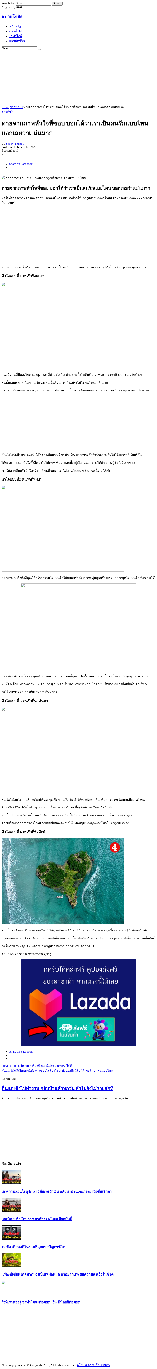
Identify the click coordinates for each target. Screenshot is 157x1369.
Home (5, 107)
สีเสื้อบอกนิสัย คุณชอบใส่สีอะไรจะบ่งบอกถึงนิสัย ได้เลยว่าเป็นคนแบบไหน (57, 1070)
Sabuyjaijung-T (15, 143)
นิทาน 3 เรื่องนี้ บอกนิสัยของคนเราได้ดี (37, 1065)
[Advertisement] (79, 77)
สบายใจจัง (12, 16)
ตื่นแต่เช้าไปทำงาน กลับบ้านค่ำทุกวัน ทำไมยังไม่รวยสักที (57, 1088)
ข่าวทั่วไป (16, 107)
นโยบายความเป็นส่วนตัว (93, 1365)
